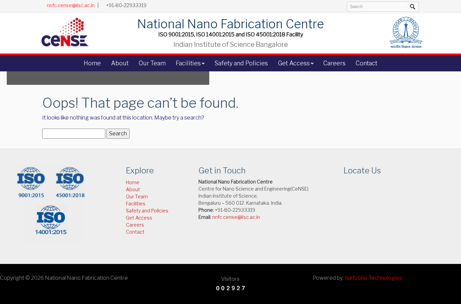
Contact (366, 63)
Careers (334, 63)
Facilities (188, 63)
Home (92, 63)
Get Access (294, 63)
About (120, 63)
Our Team (152, 63)
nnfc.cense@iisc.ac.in (70, 5)
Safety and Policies (241, 63)
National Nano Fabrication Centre (230, 23)
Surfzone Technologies (373, 278)
